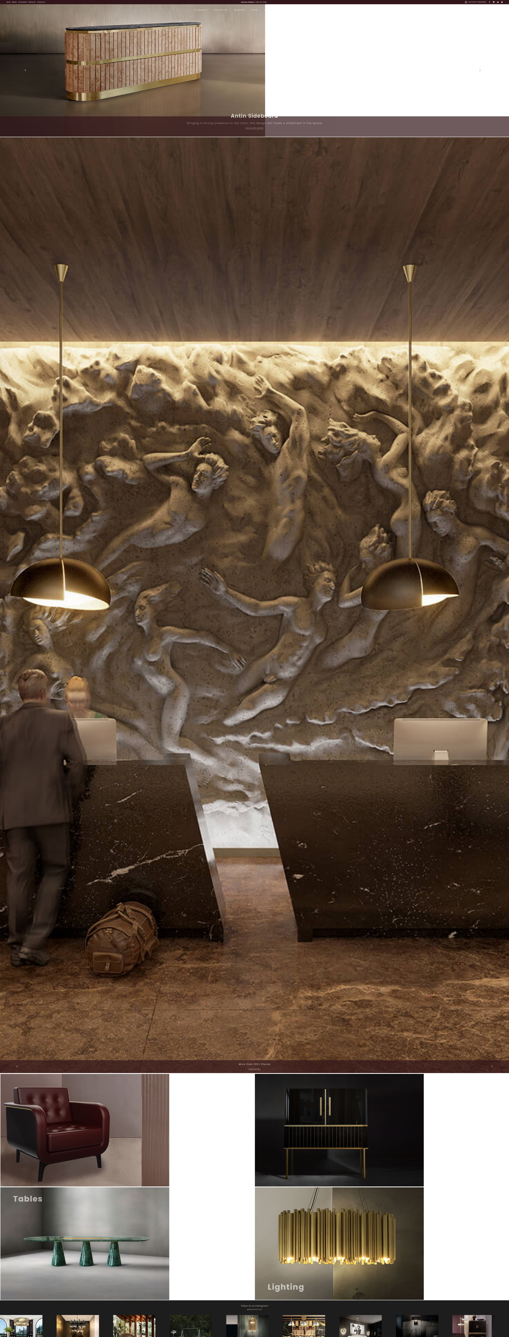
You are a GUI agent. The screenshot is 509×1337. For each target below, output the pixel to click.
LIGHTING (286, 10)
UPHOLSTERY (239, 10)
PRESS (14, 2)
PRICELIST (32, 2)
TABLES (254, 10)
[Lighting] (339, 1243)
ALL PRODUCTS (200, 10)
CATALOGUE (22, 2)
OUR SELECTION (220, 10)
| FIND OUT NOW (254, 2)
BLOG (9, 2)
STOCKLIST (41, 2)
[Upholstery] (84, 1130)
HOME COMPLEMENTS (306, 10)
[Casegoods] (339, 1130)
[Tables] (84, 1243)
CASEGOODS (269, 10)
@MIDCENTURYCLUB (254, 1309)
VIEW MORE (254, 1069)
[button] (25, 70)
